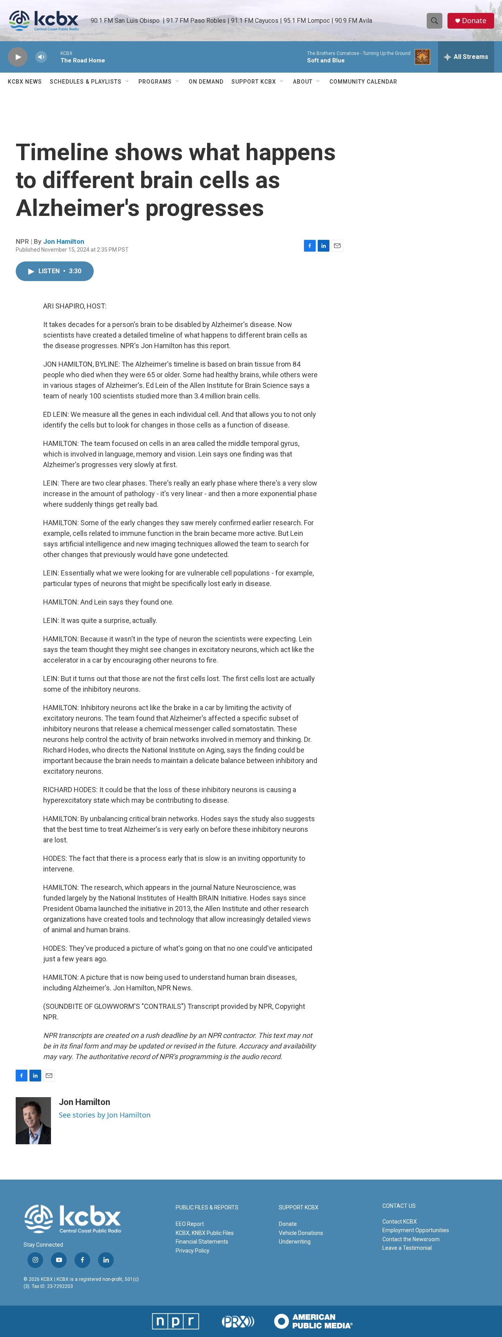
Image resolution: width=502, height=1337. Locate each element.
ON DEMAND (206, 82)
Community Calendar (363, 82)
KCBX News (25, 82)
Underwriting (295, 1241)
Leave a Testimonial (407, 1248)
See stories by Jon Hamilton (105, 1115)
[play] (17, 57)
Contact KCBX (399, 1221)
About (303, 82)
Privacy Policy (192, 1251)
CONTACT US (399, 1206)
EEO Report (190, 1224)
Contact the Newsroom (411, 1239)
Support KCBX (253, 82)
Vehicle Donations (301, 1233)
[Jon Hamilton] (33, 1120)
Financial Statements (202, 1241)
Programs (155, 82)
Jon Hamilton (63, 241)
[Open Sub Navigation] (127, 82)
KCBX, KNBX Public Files (205, 1233)
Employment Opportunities (415, 1230)
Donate (474, 20)
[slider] (54, 57)
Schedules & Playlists (86, 82)
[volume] (41, 57)
